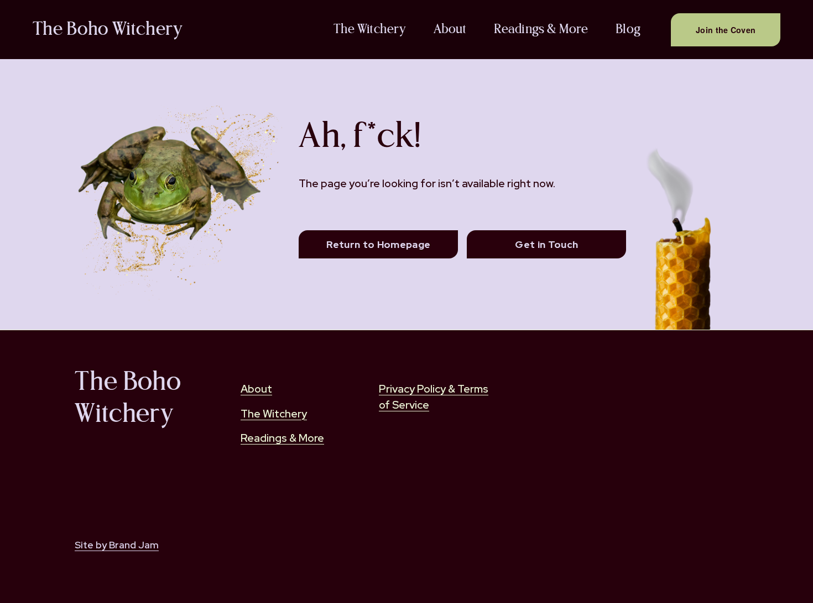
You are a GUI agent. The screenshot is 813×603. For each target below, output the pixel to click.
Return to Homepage (378, 244)
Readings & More (541, 29)
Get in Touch (546, 244)
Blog (628, 29)
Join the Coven (725, 29)
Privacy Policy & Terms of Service (433, 397)
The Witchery (369, 29)
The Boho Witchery (108, 29)
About (450, 29)
